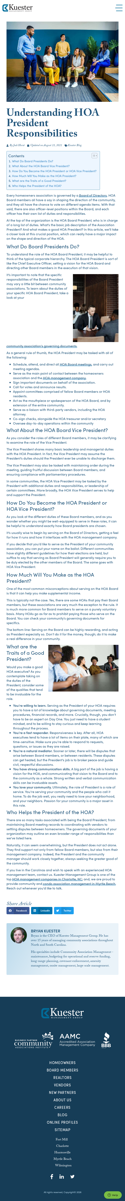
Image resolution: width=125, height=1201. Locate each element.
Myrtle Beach (63, 1159)
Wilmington (63, 1166)
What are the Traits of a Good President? (39, 180)
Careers (62, 1107)
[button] (18, 910)
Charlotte (62, 1146)
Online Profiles (62, 1122)
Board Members (62, 1070)
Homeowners (62, 1062)
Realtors (62, 1077)
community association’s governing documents (42, 346)
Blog (62, 1114)
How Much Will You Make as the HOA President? (44, 176)
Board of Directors (93, 195)
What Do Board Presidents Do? (32, 161)
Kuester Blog (75, 145)
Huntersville (62, 1153)
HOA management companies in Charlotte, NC (47, 879)
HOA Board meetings (75, 364)
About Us (62, 1099)
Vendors (62, 1085)
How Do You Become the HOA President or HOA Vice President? (54, 171)
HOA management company (64, 378)
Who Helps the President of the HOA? (37, 185)
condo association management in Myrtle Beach (79, 883)
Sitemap (62, 1129)
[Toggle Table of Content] (93, 155)
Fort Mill (62, 1140)
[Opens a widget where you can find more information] (113, 1195)
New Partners (62, 1092)
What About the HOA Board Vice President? (41, 166)
